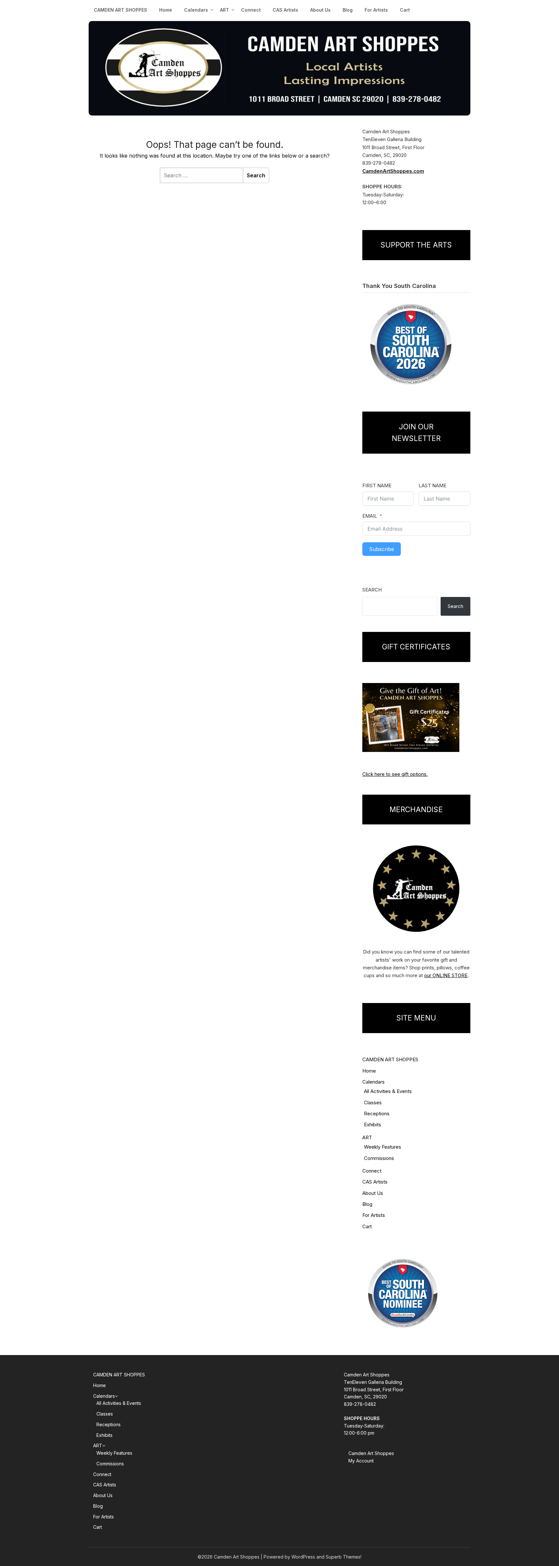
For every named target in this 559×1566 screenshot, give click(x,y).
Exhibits (372, 1124)
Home (165, 10)
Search (372, 590)
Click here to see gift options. (395, 774)
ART (367, 1137)
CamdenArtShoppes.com (393, 171)
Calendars (196, 10)
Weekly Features (382, 1147)
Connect (251, 10)
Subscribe (381, 549)
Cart (405, 10)
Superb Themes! (343, 1557)
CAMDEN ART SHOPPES (120, 10)
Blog (348, 10)
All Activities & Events (388, 1091)
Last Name (432, 485)
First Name (376, 485)
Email (369, 516)
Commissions (379, 1158)
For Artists (376, 10)
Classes (373, 1102)
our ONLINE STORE (445, 975)
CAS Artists (285, 10)
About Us (320, 10)
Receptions (376, 1113)
